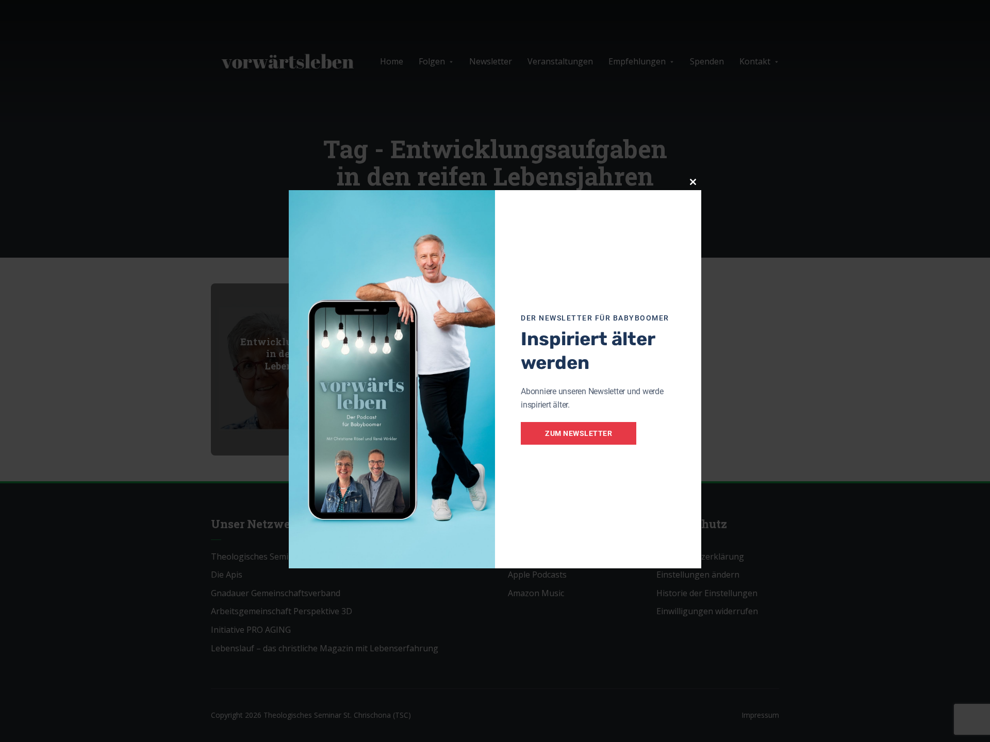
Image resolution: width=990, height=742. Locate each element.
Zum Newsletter (578, 433)
